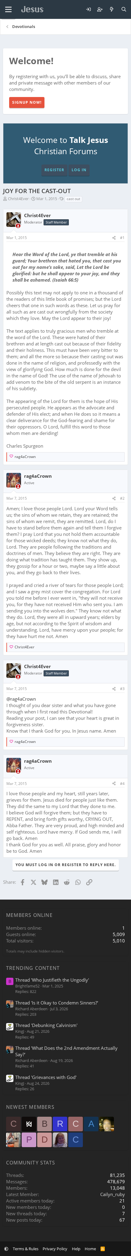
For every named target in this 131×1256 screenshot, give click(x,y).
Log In (79, 169)
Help (76, 1248)
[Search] (124, 10)
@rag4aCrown (21, 699)
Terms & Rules (25, 1248)
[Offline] (18, 226)
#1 (122, 237)
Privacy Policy (55, 1248)
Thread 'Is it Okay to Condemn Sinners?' (56, 1003)
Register (54, 169)
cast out (73, 198)
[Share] (114, 237)
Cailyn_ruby (112, 1194)
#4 (122, 783)
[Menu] (8, 9)
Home (90, 1248)
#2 (122, 498)
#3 (122, 688)
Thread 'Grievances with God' (45, 1077)
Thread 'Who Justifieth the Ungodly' (52, 980)
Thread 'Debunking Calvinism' (46, 1025)
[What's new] (112, 10)
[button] (6, 1248)
